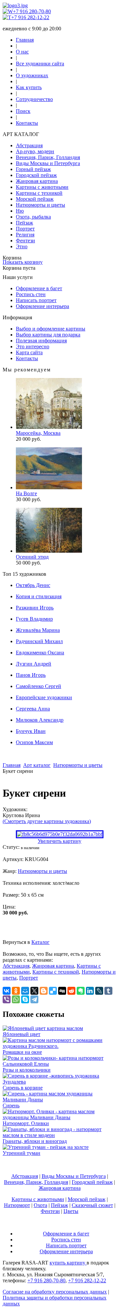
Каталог (40, 942)
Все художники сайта (40, 63)
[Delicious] (53, 991)
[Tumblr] (108, 991)
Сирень (11, 1105)
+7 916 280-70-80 (32, 11)
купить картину (68, 1262)
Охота (40, 1205)
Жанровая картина (37, 181)
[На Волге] (49, 487)
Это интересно (32, 346)
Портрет (25, 228)
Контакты (27, 123)
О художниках (32, 75)
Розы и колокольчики (27, 1070)
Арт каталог (37, 765)
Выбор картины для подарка (48, 334)
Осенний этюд (32, 557)
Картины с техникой (39, 193)
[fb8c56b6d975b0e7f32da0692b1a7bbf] (59, 834)
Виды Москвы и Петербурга (48, 163)
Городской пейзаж (36, 175)
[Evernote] (81, 991)
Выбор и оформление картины (50, 328)
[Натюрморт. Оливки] (59, 1117)
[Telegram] (34, 999)
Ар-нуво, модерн (35, 151)
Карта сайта (29, 352)
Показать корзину (23, 262)
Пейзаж (24, 222)
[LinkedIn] (90, 991)
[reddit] (71, 991)
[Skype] (25, 999)
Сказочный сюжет (92, 1205)
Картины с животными (42, 187)
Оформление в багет (39, 288)
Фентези (25, 240)
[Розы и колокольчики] (59, 1064)
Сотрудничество (34, 99)
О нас (22, 51)
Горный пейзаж (33, 169)
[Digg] (62, 991)
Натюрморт (17, 1205)
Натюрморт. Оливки (26, 1123)
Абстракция (29, 145)
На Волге (26, 493)
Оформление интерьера (42, 306)
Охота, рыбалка (33, 217)
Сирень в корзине (23, 1087)
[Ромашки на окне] (59, 1046)
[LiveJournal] (99, 991)
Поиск (23, 111)
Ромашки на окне (22, 1052)
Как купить (29, 87)
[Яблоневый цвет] (43, 1028)
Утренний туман (21, 1153)
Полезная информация (41, 340)
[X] (34, 991)
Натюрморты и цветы (40, 205)
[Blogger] (44, 991)
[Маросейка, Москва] (49, 427)
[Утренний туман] (46, 1147)
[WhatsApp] (16, 999)
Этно (21, 246)
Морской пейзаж (35, 199)
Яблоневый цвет (21, 1034)
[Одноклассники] (16, 991)
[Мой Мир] (25, 991)
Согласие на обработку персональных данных (55, 1292)
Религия (25, 234)
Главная (25, 40)
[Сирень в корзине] (59, 1082)
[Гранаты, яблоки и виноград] (59, 1135)
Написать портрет (36, 300)
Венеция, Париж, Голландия (48, 157)
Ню (20, 211)
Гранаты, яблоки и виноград (35, 1141)
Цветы (70, 1211)
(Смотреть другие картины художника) (47, 821)
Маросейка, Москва (38, 433)
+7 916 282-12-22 (30, 17)
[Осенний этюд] (49, 551)
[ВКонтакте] (7, 991)
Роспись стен (31, 294)
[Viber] (7, 999)
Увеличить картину (59, 841)
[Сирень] (59, 1099)
